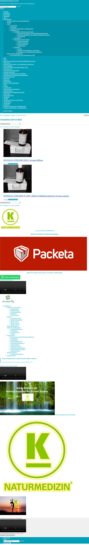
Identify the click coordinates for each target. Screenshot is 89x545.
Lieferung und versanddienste (11, 89)
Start (4, 58)
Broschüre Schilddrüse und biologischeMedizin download (19, 61)
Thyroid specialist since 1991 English (65, 414)
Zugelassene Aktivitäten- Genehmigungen (21, 28)
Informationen (7, 19)
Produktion (17, 47)
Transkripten (17, 38)
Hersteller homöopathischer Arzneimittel (28, 50)
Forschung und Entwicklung (22, 39)
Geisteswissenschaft (22, 41)
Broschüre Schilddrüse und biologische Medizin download (33, 35)
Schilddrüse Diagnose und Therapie (24, 32)
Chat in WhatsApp (12, 277)
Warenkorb (6, 16)
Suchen (19, 6)
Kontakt (9, 22)
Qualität (19, 49)
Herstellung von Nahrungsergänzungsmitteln (29, 52)
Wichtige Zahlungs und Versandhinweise (18, 21)
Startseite (5, 11)
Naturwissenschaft (22, 44)
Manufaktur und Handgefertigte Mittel (13, 92)
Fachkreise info (14, 30)
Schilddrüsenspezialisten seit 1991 (9, 0)
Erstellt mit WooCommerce (7, 535)
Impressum (13, 27)
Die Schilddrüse (7, 66)
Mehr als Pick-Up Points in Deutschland (44, 234)
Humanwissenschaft (22, 42)
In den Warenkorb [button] (13, 164)
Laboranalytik (21, 36)
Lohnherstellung (7, 91)
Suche (5, 539)
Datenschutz (13, 25)
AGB (8, 24)
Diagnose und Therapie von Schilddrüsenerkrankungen (32, 33)
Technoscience (21, 46)
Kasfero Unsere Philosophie (14, 53)
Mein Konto (6, 14)
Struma (13, 115)
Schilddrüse (6, 13)
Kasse (5, 18)
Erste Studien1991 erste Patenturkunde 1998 (22, 55)
